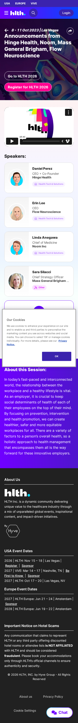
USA (7, 3)
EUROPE (20, 3)
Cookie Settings (25, 710)
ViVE (34, 3)
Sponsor (28, 565)
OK (56, 356)
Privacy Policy (53, 696)
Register (11, 565)
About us (25, 696)
